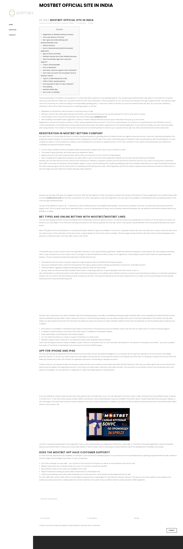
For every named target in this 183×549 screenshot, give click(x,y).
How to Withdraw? (49, 67)
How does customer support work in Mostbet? (60, 70)
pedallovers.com (101, 117)
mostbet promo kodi (53, 198)
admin (71, 23)
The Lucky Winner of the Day (53, 37)
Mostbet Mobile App (50, 89)
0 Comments (81, 23)
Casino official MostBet (51, 65)
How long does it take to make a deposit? (58, 84)
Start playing (47, 87)
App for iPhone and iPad (51, 54)
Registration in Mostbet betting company (58, 34)
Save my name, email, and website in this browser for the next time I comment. (71, 525)
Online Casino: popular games (54, 81)
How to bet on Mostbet (51, 92)
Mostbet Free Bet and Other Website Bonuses (60, 56)
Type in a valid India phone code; (55, 78)
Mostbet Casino (60, 23)
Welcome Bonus (49, 45)
